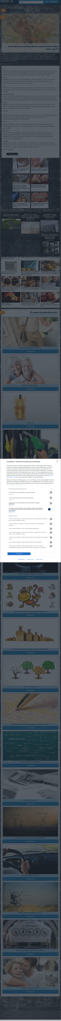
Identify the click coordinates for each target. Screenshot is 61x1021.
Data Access (30, 559)
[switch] (50, 492)
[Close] (57, 461)
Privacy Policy (39, 559)
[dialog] (30, 510)
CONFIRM (19, 553)
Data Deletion (21, 559)
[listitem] (30, 489)
